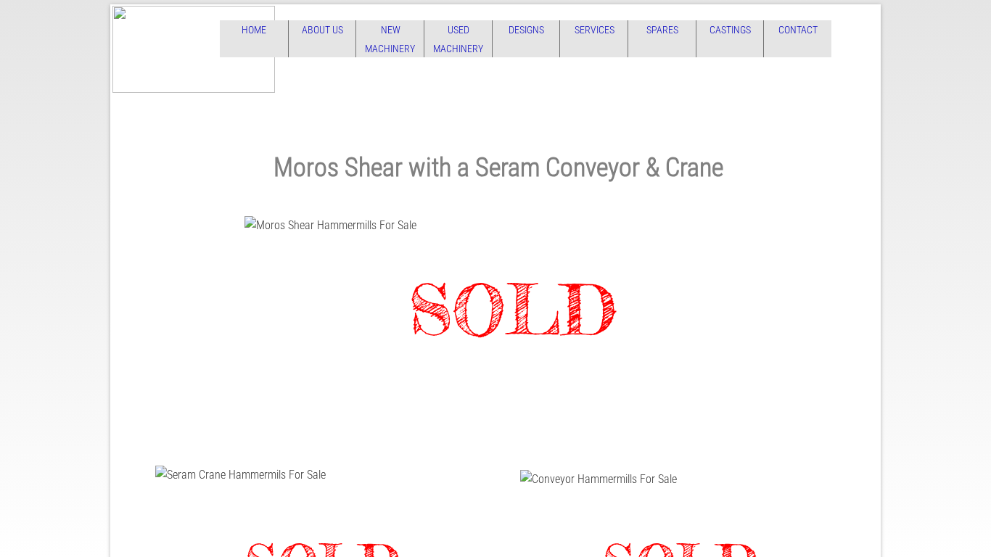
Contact (798, 30)
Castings (730, 30)
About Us (322, 30)
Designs (526, 30)
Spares (662, 30)
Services (594, 30)
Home (254, 30)
